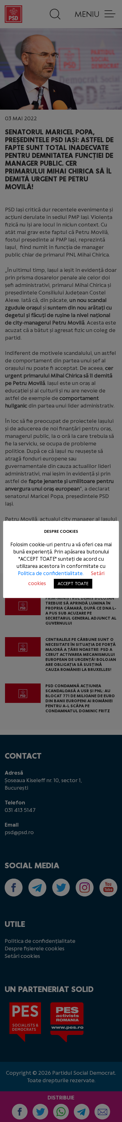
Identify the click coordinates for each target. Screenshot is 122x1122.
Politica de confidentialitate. (51, 573)
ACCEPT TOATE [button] (73, 583)
